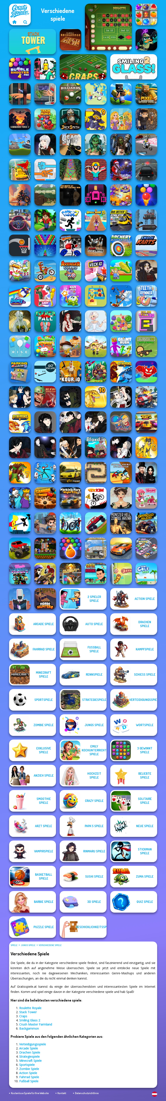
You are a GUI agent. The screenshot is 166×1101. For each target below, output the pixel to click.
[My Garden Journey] (121, 270)
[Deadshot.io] (70, 144)
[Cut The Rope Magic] (70, 296)
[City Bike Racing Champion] (70, 523)
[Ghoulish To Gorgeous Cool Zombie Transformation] (96, 144)
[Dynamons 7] (20, 472)
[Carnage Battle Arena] (146, 397)
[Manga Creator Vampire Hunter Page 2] (121, 447)
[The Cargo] (96, 548)
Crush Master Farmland (35, 1024)
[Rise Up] (20, 346)
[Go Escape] (45, 371)
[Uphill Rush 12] (96, 220)
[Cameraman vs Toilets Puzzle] (20, 599)
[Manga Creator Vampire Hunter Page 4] (45, 447)
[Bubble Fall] (70, 169)
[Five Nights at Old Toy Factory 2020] (70, 195)
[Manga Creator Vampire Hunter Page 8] (70, 422)
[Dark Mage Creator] (20, 321)
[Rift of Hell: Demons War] (45, 397)
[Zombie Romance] (121, 144)
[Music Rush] (20, 573)
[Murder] (20, 498)
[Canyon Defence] (96, 472)
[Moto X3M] (45, 270)
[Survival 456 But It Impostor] (121, 472)
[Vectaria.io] (146, 119)
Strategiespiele (29, 1056)
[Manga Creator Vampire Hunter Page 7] (96, 422)
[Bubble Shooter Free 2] (146, 195)
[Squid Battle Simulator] (45, 68)
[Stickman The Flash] (20, 523)
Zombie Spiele (29, 1069)
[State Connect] (96, 94)
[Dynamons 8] (20, 422)
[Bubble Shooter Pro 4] (20, 68)
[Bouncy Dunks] (20, 245)
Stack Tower (28, 1012)
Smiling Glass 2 (29, 1020)
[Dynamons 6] (146, 447)
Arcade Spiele (28, 1048)
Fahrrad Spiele (29, 1077)
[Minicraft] (45, 220)
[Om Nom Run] (20, 270)
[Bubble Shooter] (45, 245)
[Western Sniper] (70, 346)
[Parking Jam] (20, 371)
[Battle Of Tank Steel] (20, 144)
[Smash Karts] (146, 245)
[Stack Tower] (32, 41)
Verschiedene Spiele (50, 945)
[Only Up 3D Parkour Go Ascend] (121, 296)
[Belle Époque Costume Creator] (121, 498)
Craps (23, 1016)
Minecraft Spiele (30, 1060)
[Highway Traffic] (146, 169)
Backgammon (29, 1028)
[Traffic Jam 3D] (20, 220)
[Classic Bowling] (96, 245)
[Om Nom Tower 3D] (45, 346)
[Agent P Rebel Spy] (146, 39)
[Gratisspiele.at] (14, 22)
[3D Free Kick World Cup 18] (70, 573)
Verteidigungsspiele (32, 1044)
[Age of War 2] (45, 195)
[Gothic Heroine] (146, 270)
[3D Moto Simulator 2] (20, 195)
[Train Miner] (45, 119)
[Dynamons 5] (121, 371)
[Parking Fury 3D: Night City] (70, 498)
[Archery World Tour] (121, 245)
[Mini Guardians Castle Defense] (45, 548)
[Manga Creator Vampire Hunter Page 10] (121, 397)
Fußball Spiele (28, 1081)
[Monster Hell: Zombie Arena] (121, 523)
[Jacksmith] (70, 119)
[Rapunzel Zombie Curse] (121, 119)
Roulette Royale (30, 1008)
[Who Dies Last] (45, 296)
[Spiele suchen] (25, 22)
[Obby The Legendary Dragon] (146, 371)
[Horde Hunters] (45, 599)
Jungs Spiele (28, 945)
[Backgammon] (70, 39)
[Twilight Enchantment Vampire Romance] (146, 472)
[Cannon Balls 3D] (45, 498)
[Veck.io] (96, 270)
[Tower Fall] (45, 321)
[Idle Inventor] (96, 346)
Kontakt (61, 1093)
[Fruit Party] (121, 321)
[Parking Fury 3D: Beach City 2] (146, 422)
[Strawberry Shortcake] (146, 498)
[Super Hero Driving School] (20, 169)
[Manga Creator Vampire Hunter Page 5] (45, 144)
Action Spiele (28, 1073)
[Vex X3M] (96, 498)
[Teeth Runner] (146, 296)
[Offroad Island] (146, 523)
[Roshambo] (45, 169)
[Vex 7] (70, 220)
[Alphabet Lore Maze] (96, 296)
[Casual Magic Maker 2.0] (70, 321)
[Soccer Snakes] (121, 573)
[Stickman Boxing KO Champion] (70, 245)
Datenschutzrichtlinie (87, 1093)
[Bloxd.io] (96, 447)
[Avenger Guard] (70, 270)
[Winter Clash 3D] (121, 169)
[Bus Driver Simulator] (121, 220)
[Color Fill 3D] (146, 321)
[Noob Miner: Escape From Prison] (96, 169)
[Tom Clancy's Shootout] (45, 573)
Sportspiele (27, 1065)
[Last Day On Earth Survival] (45, 523)
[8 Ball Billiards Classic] (70, 94)
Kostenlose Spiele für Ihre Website (30, 1093)
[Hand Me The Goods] (20, 94)
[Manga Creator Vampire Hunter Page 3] (70, 447)
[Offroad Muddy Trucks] (20, 548)
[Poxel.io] (121, 94)
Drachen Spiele (29, 1052)
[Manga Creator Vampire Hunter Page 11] (70, 397)
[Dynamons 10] (96, 397)
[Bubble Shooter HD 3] (70, 548)
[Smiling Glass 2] (133, 66)
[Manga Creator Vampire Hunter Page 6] (20, 447)
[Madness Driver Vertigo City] (121, 548)
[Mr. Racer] (70, 472)
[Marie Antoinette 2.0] (96, 321)
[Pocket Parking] (146, 548)
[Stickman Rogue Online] (45, 472)
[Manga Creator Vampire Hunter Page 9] (45, 422)
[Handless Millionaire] (45, 94)
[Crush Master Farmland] (146, 14)
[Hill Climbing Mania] (96, 523)
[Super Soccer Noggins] (96, 573)
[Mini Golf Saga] (146, 573)
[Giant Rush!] (121, 346)
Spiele (14, 945)
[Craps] (83, 66)
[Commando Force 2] (20, 119)
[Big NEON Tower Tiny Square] (96, 195)
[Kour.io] (70, 371)
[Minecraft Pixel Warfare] (146, 94)
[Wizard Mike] (121, 195)
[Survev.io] (146, 346)
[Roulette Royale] (108, 27)
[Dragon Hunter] (96, 371)
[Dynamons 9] (96, 119)
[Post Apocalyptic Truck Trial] (146, 220)
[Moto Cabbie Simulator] (146, 144)
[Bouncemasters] (20, 296)
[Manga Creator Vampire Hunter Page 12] (20, 397)
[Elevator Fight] (121, 422)
